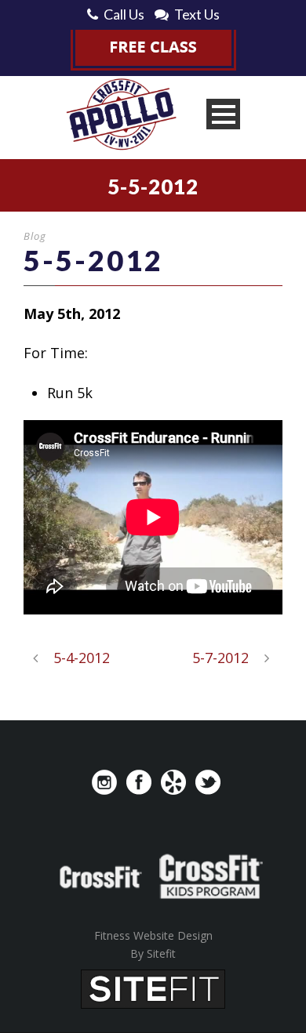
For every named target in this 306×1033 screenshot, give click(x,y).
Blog (35, 236)
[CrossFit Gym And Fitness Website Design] (153, 987)
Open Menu (223, 114)
